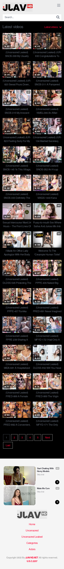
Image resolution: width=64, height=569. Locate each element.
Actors (32, 549)
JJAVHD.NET (31, 557)
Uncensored (32, 530)
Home (32, 524)
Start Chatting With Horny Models (45, 469)
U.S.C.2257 (32, 561)
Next (47, 437)
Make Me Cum (43, 488)
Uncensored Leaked (32, 536)
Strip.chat (40, 475)
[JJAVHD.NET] (17, 7)
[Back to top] (58, 562)
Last (8, 445)
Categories (32, 543)
